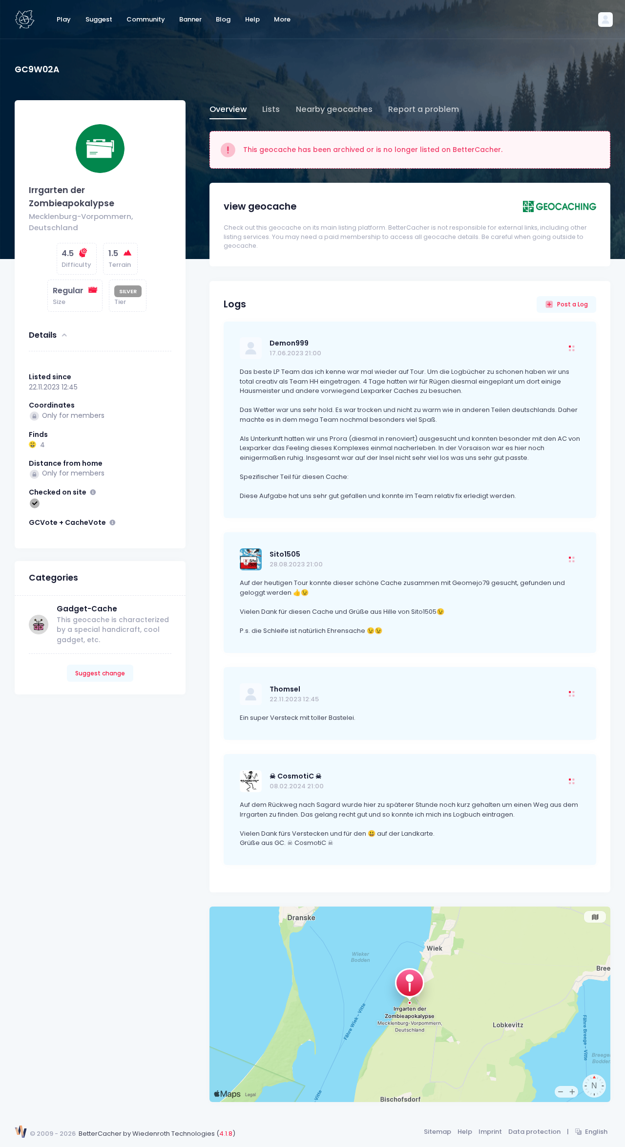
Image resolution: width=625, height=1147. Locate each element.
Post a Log (572, 304)
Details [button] (43, 335)
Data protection (534, 1131)
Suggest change (100, 673)
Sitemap (437, 1131)
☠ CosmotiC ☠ (296, 776)
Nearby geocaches (334, 109)
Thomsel (285, 689)
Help (465, 1131)
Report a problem (423, 109)
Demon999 (289, 343)
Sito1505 (285, 554)
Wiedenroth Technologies (173, 1133)
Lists (271, 109)
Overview (228, 109)
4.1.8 (225, 1133)
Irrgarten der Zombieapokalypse (71, 197)
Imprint (490, 1131)
